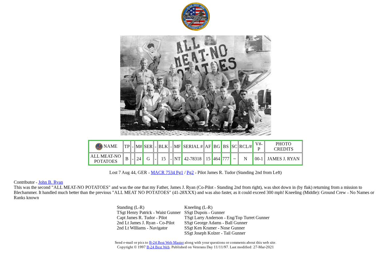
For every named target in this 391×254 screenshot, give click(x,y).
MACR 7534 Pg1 (167, 172)
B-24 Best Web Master (166, 242)
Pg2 (190, 172)
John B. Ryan (50, 182)
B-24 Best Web (158, 247)
